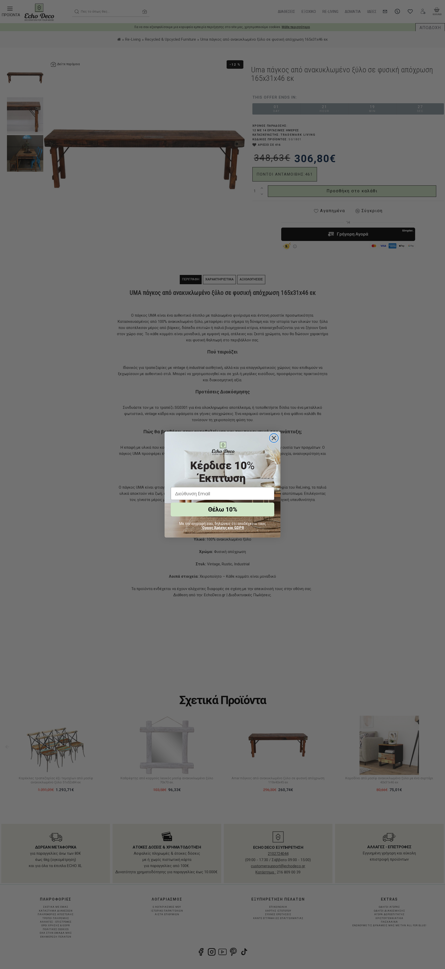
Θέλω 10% (222, 509)
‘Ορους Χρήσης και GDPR (222, 528)
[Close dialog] (273, 438)
